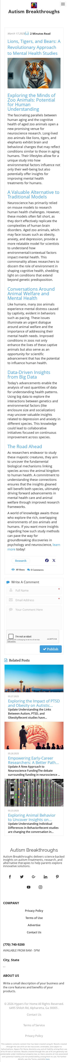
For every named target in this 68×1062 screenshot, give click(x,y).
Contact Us (34, 1014)
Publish (52, 649)
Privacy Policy (34, 1036)
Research (21, 561)
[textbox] (34, 11)
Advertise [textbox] (34, 925)
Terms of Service (34, 1025)
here (48, 1059)
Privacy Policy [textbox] (34, 910)
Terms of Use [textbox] (34, 917)
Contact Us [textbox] (34, 932)
